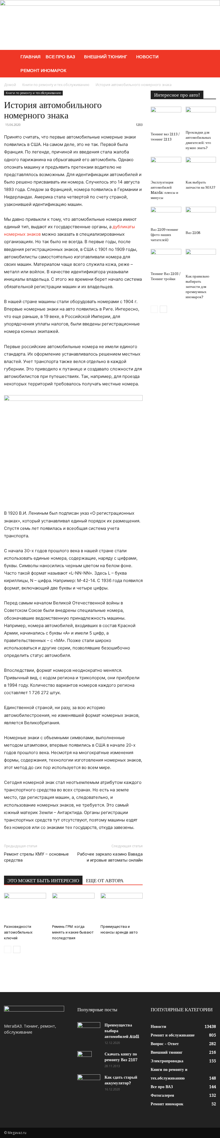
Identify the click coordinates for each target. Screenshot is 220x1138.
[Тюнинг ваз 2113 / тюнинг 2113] (166, 118)
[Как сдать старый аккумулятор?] (88, 1082)
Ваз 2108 (193, 233)
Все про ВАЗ (60, 56)
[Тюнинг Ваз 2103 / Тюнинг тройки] (166, 259)
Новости (147, 56)
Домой (10, 84)
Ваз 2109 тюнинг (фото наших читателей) (164, 234)
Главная (30, 56)
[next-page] (16, 949)
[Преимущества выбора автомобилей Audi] (88, 1030)
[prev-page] (7, 949)
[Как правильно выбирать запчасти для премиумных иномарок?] (201, 260)
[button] (209, 57)
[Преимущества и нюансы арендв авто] (122, 907)
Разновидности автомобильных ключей (18, 932)
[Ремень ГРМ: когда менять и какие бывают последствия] (73, 907)
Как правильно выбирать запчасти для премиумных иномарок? (197, 286)
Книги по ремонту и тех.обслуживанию (55, 84)
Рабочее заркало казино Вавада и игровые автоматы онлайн (110, 857)
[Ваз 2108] (201, 217)
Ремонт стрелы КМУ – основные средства (36, 857)
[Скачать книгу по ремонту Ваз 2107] (88, 1061)
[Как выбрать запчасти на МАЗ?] (201, 167)
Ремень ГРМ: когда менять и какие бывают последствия (73, 932)
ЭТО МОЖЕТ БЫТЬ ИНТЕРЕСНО (43, 880)
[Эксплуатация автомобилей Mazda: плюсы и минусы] (166, 167)
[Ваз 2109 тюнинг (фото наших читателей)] (166, 216)
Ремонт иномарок (43, 70)
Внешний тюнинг (105, 56)
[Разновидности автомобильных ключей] (25, 907)
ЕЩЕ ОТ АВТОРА (104, 880)
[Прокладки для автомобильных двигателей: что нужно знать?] (201, 117)
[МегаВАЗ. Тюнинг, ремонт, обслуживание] (110, 25)
